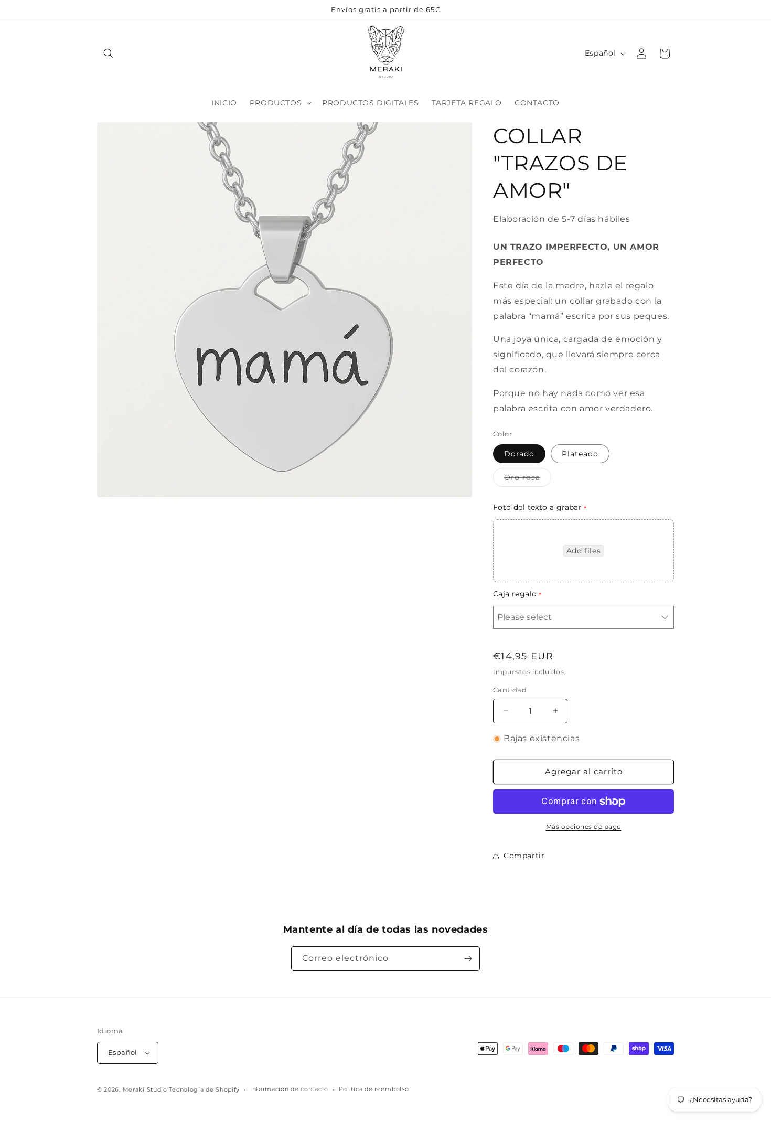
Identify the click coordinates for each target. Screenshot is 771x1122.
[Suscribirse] (467, 958)
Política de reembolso (374, 1089)
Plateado (580, 453)
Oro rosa (527, 479)
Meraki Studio (145, 1089)
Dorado (519, 453)
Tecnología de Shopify (204, 1089)
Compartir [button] (524, 855)
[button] (108, 53)
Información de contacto (289, 1089)
